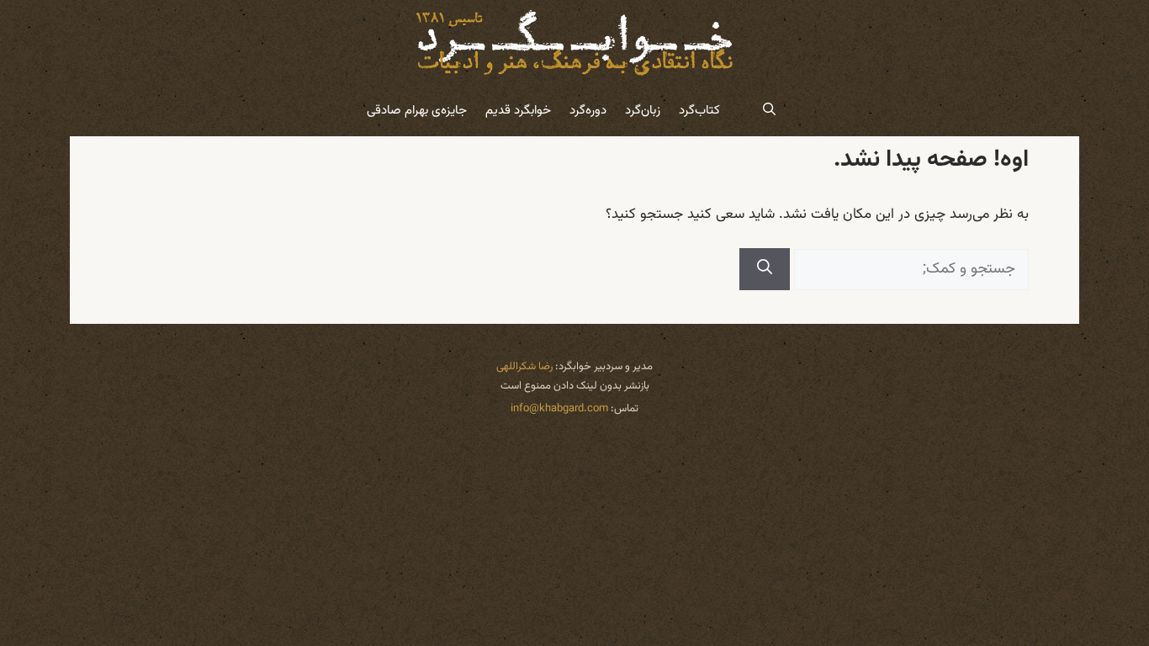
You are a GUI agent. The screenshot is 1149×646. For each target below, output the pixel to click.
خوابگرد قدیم (518, 110)
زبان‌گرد (642, 110)
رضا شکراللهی (524, 366)
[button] (769, 111)
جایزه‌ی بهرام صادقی (417, 110)
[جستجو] (764, 269)
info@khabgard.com (559, 408)
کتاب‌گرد (699, 110)
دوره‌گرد (587, 110)
